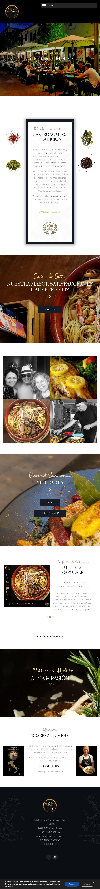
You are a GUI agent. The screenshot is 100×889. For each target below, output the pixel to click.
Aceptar (72, 884)
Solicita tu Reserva (50, 637)
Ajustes (87, 884)
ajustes (10, 886)
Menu (51, 5)
